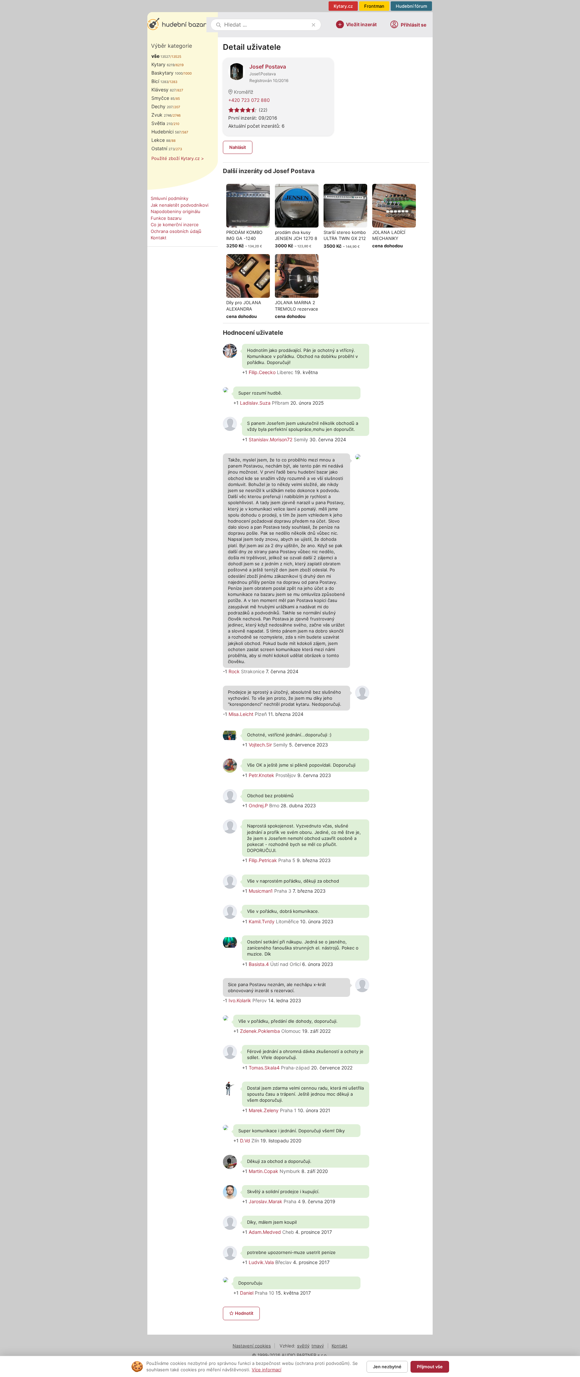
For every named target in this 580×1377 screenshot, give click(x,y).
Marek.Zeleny (264, 1110)
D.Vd (245, 1140)
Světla (161, 123)
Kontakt (158, 237)
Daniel (246, 1293)
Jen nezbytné (387, 1366)
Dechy (162, 106)
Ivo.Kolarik (240, 1000)
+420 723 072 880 (249, 100)
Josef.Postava (262, 73)
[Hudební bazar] (176, 25)
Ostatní (163, 148)
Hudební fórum (411, 6)
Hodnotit (244, 1313)
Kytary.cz (343, 6)
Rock (234, 671)
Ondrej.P (258, 805)
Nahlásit (237, 147)
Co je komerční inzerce (175, 224)
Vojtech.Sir (260, 744)
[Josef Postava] (236, 71)
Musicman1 (261, 891)
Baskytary (167, 73)
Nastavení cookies (252, 1345)
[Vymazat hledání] (313, 25)
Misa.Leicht (241, 714)
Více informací (266, 1369)
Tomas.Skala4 (264, 1067)
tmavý (317, 1345)
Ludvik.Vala (261, 1262)
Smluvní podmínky (169, 198)
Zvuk (161, 115)
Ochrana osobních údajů (176, 231)
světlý (303, 1345)
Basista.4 (259, 964)
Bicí (159, 81)
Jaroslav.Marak (265, 1201)
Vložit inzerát (361, 24)
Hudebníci (166, 131)
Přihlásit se (413, 25)
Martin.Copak (263, 1171)
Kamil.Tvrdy (262, 921)
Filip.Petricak (263, 860)
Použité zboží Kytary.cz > (177, 158)
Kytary (163, 64)
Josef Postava (267, 66)
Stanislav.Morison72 (270, 439)
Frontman (374, 6)
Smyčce (163, 98)
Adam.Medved (265, 1232)
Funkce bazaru (166, 218)
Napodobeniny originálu (175, 211)
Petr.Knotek (261, 775)
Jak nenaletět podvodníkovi (179, 205)
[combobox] (266, 25)
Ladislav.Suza (255, 403)
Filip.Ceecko (262, 372)
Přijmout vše (430, 1366)
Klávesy (163, 89)
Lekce (160, 140)
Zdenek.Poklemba (260, 1031)
